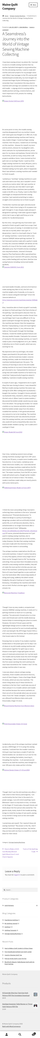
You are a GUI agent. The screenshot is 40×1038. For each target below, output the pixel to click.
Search (20, 1034)
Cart (31, 1032)
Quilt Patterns (9, 905)
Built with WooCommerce (11, 1026)
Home (6, 16)
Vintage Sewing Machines (17, 16)
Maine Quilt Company (10, 7)
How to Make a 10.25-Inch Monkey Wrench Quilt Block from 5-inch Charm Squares (10, 853)
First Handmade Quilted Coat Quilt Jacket (18, 952)
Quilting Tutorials (10, 930)
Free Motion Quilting (11, 920)
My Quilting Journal (11, 923)
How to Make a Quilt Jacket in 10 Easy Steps (19, 948)
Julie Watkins (23, 27)
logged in (17, 875)
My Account (6, 1034)
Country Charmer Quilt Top (13, 955)
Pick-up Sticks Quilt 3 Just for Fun (15, 958)
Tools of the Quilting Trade (30, 850)
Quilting (7, 927)
